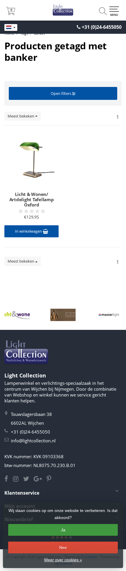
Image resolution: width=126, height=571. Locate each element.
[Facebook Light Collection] (8, 479)
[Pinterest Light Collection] (51, 479)
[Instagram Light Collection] (18, 479)
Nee (63, 547)
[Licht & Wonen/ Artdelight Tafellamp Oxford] (31, 159)
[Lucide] (63, 315)
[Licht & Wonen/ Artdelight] (17, 315)
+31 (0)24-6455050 (102, 27)
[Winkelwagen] (10, 13)
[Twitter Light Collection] (28, 479)
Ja (63, 530)
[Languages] (10, 27)
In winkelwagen (29, 231)
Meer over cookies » (63, 559)
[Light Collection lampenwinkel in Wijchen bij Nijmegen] (63, 10)
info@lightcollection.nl (33, 441)
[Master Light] (109, 315)
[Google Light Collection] (40, 479)
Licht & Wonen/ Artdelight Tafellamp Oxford (31, 199)
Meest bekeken (21, 116)
